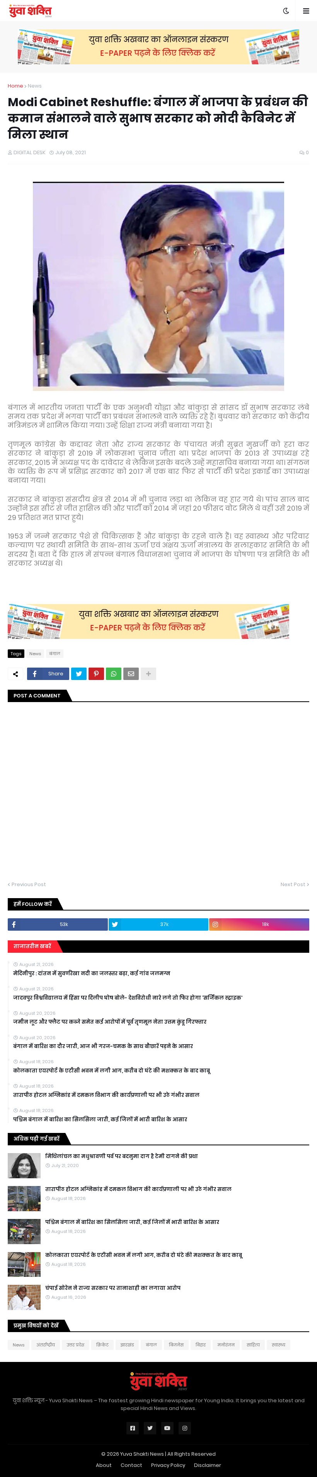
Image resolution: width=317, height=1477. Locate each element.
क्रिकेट (102, 1345)
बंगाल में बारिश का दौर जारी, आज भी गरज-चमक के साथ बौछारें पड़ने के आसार (103, 1046)
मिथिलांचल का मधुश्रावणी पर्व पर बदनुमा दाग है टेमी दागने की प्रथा (121, 1156)
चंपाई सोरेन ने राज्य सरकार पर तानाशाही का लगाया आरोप (113, 1288)
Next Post (293, 884)
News (35, 86)
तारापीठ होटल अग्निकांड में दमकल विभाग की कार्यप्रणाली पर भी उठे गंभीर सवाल (106, 1095)
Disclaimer (207, 1465)
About (104, 1465)
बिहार (201, 1345)
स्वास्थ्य (278, 1345)
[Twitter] (79, 674)
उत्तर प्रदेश (75, 1345)
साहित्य (253, 1345)
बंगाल (54, 654)
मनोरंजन (226, 1345)
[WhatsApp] (113, 674)
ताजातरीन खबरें (32, 946)
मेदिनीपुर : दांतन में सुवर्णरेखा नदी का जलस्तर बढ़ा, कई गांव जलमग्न (91, 973)
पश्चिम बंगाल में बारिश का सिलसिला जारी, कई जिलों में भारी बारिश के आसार (100, 1119)
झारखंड (127, 1345)
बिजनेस (176, 1345)
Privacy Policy (168, 1465)
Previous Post (29, 884)
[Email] (131, 674)
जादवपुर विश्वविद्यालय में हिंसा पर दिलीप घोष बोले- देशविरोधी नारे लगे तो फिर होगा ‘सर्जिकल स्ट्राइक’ (127, 998)
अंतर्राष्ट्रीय (45, 1345)
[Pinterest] (96, 674)
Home (15, 86)
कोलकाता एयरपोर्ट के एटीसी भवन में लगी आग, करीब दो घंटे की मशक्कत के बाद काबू (111, 1070)
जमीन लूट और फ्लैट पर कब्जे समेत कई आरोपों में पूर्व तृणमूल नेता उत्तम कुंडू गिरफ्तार (109, 1022)
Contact (131, 1465)
